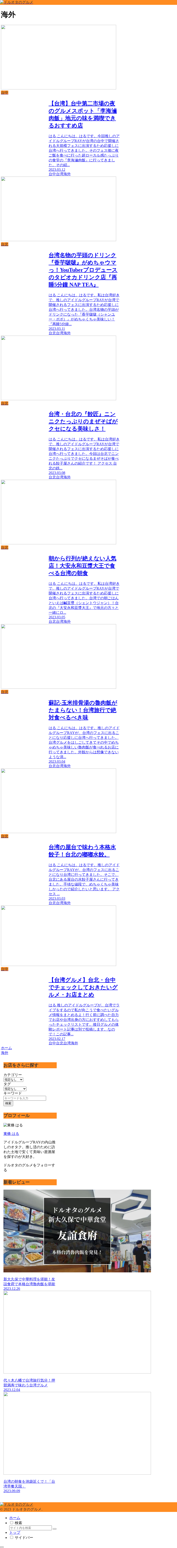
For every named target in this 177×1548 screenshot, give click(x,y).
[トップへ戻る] (2, 1547)
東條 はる (11, 1134)
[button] (54, 1529)
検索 (8, 1103)
